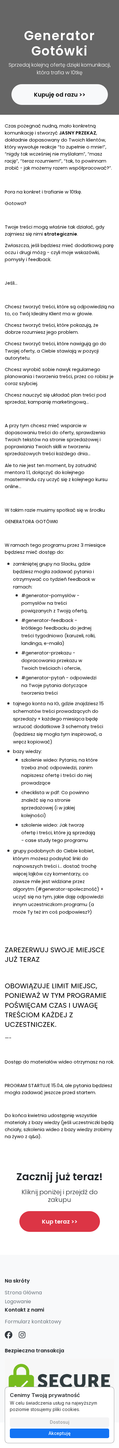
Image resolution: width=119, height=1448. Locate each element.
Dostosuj (59, 1422)
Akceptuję (59, 1433)
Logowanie (18, 1301)
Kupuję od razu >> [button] (59, 95)
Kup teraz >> (59, 1221)
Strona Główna (23, 1292)
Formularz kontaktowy (33, 1321)
